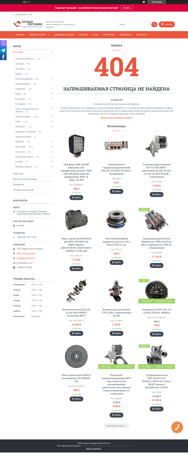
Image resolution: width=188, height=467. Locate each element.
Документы (125, 35)
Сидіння (18, 74)
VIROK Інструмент (23, 117)
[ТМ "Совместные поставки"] (27, 27)
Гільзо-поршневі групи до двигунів (26, 110)
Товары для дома (23, 137)
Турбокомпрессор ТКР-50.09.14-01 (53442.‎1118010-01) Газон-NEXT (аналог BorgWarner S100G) (156, 381)
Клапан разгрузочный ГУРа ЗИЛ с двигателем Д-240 (116, 312)
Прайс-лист (109, 35)
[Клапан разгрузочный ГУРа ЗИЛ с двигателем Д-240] (116, 291)
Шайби (18, 94)
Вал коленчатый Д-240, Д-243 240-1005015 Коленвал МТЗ (76, 312)
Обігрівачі (19, 142)
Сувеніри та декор (23, 167)
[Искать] (154, 24)
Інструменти (20, 104)
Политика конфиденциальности (117, 446)
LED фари (19, 64)
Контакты (141, 35)
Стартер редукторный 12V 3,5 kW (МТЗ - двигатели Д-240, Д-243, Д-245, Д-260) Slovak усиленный (156, 170)
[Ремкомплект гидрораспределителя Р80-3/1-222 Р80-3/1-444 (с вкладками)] (116, 145)
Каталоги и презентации (25, 179)
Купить (127, 7)
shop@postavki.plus (26, 258)
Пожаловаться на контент (92, 446)
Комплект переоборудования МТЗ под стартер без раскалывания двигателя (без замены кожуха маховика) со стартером (116, 384)
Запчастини (20, 147)
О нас (95, 35)
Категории (18, 52)
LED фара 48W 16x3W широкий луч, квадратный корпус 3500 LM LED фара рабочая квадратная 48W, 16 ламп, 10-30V (76, 172)
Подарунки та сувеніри (25, 132)
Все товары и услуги (115, 426)
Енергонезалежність (24, 157)
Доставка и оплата (64, 35)
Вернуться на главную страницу (116, 117)
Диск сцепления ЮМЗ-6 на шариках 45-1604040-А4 (76, 378)
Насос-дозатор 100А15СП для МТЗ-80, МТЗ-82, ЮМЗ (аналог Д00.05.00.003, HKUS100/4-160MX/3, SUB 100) (76, 244)
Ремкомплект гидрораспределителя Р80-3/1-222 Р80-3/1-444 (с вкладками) (116, 169)
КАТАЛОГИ (20, 127)
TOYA (17, 122)
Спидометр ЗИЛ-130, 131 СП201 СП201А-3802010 (156, 311)
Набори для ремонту (24, 59)
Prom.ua (107, 443)
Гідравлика (20, 89)
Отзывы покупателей (23, 190)
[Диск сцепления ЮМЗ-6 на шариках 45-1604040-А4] (76, 356)
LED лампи (20, 69)
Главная (20, 35)
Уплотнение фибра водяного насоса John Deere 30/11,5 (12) (116, 241)
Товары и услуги (37, 35)
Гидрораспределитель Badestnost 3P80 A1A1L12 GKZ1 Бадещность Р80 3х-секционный (156, 243)
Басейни (19, 162)
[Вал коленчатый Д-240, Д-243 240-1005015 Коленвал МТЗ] (76, 291)
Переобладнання (23, 84)
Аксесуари (20, 99)
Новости (83, 35)
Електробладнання (23, 79)
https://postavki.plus (26, 253)
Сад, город (20, 152)
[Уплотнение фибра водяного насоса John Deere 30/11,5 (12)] (116, 220)
